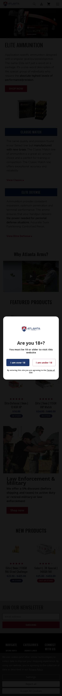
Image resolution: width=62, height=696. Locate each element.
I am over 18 (17, 362)
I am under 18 (44, 362)
